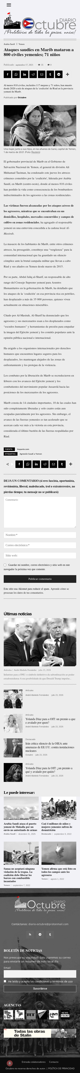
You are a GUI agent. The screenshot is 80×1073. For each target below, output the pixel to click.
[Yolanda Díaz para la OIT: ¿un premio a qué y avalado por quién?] (13, 772)
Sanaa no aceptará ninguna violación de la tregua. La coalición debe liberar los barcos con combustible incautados (19, 875)
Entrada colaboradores (34, 1061)
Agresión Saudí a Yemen (31, 453)
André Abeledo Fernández (25, 670)
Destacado (30, 739)
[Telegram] (59, 74)
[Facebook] (7, 74)
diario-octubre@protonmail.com (48, 924)
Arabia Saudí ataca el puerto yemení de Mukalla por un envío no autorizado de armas (20, 827)
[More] (67, 74)
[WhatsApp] (16, 74)
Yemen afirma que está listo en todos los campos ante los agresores (58, 872)
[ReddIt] (33, 74)
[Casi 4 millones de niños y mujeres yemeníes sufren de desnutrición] (58, 808)
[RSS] (30, 934)
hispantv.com (23, 449)
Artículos (8, 670)
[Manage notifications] (10, 1063)
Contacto (53, 1061)
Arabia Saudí (9, 44)
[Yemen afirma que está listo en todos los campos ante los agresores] (58, 853)
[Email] (41, 74)
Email (7, 968)
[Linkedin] (24, 74)
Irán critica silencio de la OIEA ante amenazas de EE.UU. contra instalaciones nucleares (49, 746)
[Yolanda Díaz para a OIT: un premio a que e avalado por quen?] (13, 723)
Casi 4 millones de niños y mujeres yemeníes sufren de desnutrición (56, 827)
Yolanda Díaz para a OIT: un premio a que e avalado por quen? (50, 720)
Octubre (22, 97)
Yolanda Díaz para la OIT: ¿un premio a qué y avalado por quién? (48, 769)
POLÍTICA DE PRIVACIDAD (61, 1068)
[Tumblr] (50, 74)
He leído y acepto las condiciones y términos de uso (40, 981)
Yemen (22, 44)
